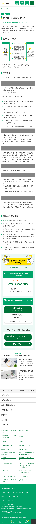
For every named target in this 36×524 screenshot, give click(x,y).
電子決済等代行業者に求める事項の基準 (8, 453)
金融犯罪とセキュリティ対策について (8, 431)
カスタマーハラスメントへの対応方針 (8, 480)
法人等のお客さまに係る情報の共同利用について (15, 492)
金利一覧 (4, 420)
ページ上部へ (33, 521)
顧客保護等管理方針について (8, 445)
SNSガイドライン (6, 471)
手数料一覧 (4, 425)
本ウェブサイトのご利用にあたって (11, 496)
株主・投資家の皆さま (8, 405)
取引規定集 (21, 436)
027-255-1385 (18, 284)
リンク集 (3, 441)
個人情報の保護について (8, 488)
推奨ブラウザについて (7, 500)
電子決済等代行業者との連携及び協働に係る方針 (26, 453)
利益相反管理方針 (23, 449)
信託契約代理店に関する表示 (8, 476)
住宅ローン (6, 220)
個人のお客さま (6, 395)
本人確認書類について (7, 463)
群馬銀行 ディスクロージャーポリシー (8, 458)
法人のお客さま (6, 400)
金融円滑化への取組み (24, 430)
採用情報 (4, 415)
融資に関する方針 (6, 449)
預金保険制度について (24, 445)
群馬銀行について (6, 410)
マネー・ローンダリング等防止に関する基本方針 (26, 471)
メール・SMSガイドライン (26, 476)
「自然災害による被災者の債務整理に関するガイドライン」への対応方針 (26, 465)
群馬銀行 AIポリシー (24, 480)
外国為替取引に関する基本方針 (26, 458)
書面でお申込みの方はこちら (19, 267)
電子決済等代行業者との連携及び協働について (8, 436)
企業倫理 (21, 441)
